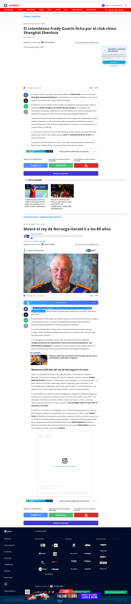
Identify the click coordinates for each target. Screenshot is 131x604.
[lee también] (39, 360)
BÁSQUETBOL (31, 10)
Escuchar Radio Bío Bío (116, 10)
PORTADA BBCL (9, 10)
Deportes (7, 558)
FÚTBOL (20, 10)
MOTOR (57, 10)
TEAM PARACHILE (77, 10)
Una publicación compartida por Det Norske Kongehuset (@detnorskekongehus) (65, 493)
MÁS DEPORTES (91, 10)
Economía (8, 552)
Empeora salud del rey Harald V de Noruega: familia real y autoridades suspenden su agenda (73, 357)
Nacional (7, 539)
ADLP (66, 10)
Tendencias (8, 564)
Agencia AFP (30, 37)
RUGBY (41, 10)
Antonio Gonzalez (39, 241)
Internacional (9, 545)
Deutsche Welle (36, 234)
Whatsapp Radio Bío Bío (117, 592)
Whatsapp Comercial (80, 592)
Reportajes (8, 577)
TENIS (49, 10)
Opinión (7, 571)
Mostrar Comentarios (60, 173)
